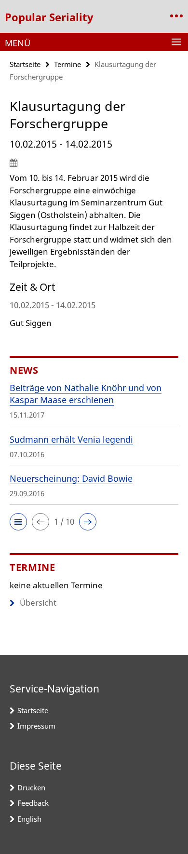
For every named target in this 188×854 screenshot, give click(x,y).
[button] (18, 521)
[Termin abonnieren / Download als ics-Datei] (94, 162)
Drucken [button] (31, 787)
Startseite (25, 64)
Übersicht (38, 602)
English (29, 819)
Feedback (33, 803)
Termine (67, 64)
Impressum (36, 726)
